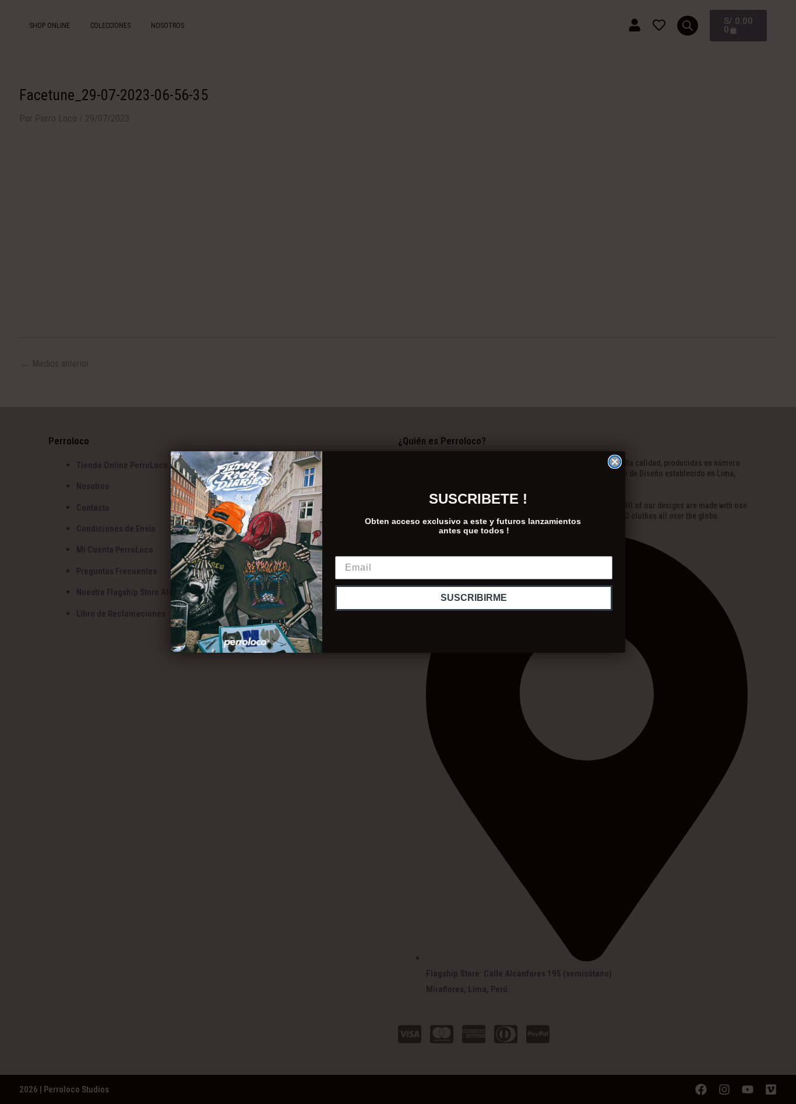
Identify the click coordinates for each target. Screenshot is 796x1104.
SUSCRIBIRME (474, 598)
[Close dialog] (615, 462)
